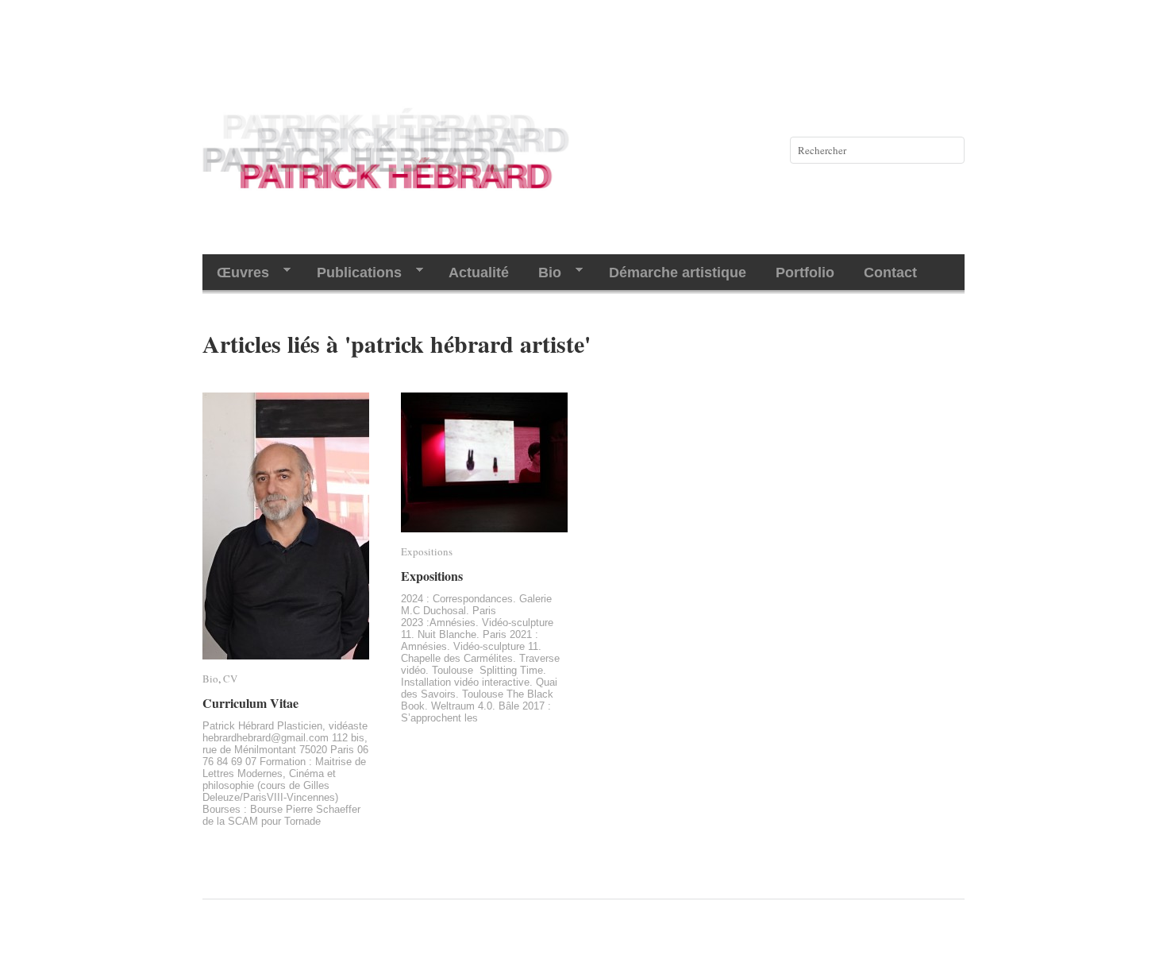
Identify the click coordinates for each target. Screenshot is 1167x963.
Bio (542, 273)
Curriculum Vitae (250, 703)
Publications (352, 273)
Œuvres (235, 273)
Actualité (479, 272)
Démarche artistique (677, 272)
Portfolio (805, 272)
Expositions (427, 551)
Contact (890, 272)
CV (230, 678)
